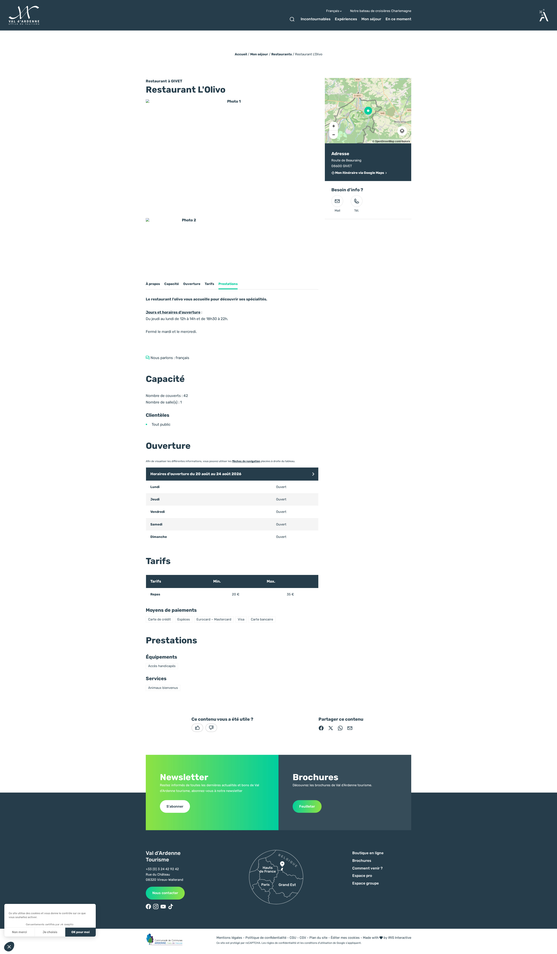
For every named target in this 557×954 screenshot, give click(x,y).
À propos (153, 284)
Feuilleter (307, 806)
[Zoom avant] (333, 126)
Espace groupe (365, 883)
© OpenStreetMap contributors (391, 141)
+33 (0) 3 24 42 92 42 (162, 869)
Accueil (241, 54)
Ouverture (191, 284)
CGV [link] (303, 938)
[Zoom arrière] (333, 134)
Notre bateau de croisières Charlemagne (380, 11)
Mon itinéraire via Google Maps (359, 173)
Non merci (19, 932)
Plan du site (318, 938)
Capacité (171, 284)
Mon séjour (371, 19)
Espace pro (362, 875)
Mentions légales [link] (229, 938)
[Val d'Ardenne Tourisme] (24, 15)
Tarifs (209, 284)
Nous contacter (165, 893)
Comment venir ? (367, 868)
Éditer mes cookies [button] (345, 938)
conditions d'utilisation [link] (318, 942)
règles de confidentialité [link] (281, 942)
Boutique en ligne (368, 853)
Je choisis (50, 932)
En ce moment (398, 19)
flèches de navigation (246, 461)
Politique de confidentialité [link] (265, 938)
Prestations (228, 284)
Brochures (361, 860)
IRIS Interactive (399, 938)
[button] (313, 474)
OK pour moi (80, 932)
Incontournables (316, 19)
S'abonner (174, 806)
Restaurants (281, 54)
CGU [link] (293, 938)
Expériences (346, 19)
